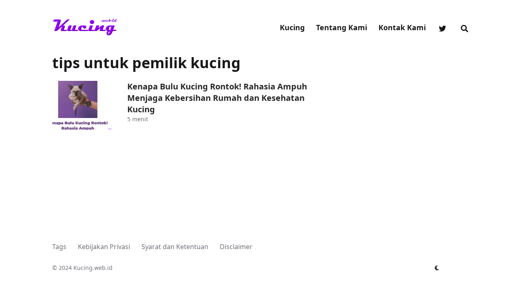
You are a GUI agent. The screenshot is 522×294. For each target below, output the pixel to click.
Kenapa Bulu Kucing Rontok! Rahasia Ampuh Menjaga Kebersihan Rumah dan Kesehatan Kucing (217, 98)
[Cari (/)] (464, 27)
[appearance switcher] (437, 268)
